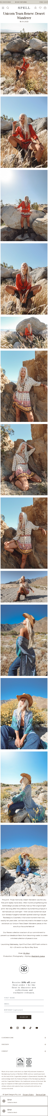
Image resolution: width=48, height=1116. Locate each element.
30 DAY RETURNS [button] (21, 2)
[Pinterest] (24, 1028)
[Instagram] (18, 1028)
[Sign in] (36, 7)
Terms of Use (40, 1094)
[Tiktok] (30, 1028)
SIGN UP (24, 1017)
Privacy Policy (28, 1094)
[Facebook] (11, 1028)
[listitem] (24, 992)
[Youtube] (37, 1028)
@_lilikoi (26, 953)
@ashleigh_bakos (38, 956)
